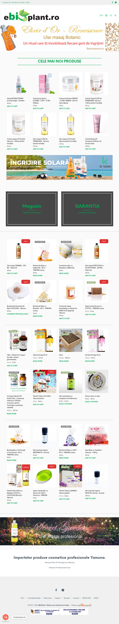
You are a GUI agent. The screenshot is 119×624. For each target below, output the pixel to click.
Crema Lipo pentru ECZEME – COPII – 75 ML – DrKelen (42, 100)
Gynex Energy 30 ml (40, 355)
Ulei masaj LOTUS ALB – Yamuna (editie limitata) (67, 140)
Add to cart (12, 106)
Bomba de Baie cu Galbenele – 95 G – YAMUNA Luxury (39, 268)
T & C (22, 598)
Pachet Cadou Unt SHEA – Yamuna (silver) (42, 397)
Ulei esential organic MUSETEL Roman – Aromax (94, 492)
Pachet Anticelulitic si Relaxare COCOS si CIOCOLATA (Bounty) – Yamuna (15, 494)
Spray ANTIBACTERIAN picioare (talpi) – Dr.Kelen (16, 99)
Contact (76, 598)
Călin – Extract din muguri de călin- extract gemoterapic (16, 357)
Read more (37, 275)
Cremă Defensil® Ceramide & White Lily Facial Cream (93, 141)
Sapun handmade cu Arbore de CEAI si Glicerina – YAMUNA (40, 493)
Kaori (61, 355)
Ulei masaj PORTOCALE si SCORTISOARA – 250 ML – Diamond (94, 268)
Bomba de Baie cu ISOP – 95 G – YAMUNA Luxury (68, 451)
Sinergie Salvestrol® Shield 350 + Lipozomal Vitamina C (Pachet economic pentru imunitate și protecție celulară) (15, 401)
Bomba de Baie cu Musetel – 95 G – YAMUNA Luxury (42, 308)
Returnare (48, 598)
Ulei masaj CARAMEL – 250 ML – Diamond (16, 267)
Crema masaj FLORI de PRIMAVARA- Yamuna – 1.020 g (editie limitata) (93, 100)
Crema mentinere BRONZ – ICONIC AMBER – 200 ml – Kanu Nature (68, 100)
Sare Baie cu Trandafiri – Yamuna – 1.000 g (93, 451)
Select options (65, 404)
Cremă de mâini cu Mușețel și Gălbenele (66, 267)
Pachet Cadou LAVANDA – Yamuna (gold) (68, 492)
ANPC (96, 598)
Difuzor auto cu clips (92, 396)
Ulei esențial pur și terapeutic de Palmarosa (68, 397)
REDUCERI (86, 598)
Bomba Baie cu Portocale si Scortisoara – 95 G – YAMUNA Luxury (16, 452)
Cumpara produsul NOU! (17, 314)
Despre (58, 598)
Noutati (67, 598)
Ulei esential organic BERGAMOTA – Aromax (41, 451)
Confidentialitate (34, 598)
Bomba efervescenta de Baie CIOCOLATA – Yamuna (16, 307)
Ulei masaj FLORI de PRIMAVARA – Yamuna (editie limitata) (41, 141)
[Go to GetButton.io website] (5, 621)
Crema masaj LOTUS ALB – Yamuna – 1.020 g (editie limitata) (16, 141)
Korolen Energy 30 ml (93, 355)
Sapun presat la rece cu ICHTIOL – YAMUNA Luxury (94, 307)
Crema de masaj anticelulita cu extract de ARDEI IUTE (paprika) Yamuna (68, 309)
